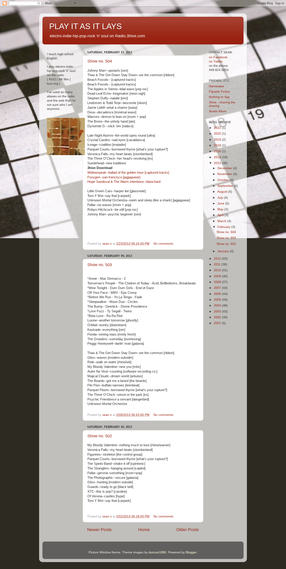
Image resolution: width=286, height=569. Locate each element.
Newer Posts (99, 529)
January (223, 251)
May (220, 209)
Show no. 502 (99, 436)
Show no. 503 (99, 265)
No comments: (164, 243)
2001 (218, 323)
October (223, 180)
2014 (218, 157)
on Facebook (218, 57)
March (222, 221)
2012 (218, 258)
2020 (218, 133)
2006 (218, 294)
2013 (218, 163)
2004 (218, 305)
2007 (218, 288)
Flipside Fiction (219, 91)
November (225, 174)
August (222, 191)
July (220, 197)
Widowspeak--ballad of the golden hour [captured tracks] (128, 172)
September (225, 186)
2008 (218, 282)
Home (144, 529)
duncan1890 (157, 552)
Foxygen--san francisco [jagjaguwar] (113, 177)
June (221, 203)
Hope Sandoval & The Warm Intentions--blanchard (124, 181)
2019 (218, 139)
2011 (217, 264)
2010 (218, 270)
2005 (218, 299)
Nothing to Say (219, 97)
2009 (218, 276)
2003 (218, 311)
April (221, 215)
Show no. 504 (99, 61)
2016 (218, 151)
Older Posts (187, 529)
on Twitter (216, 61)
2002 (218, 317)
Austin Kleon (218, 111)
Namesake (216, 86)
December (225, 168)
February (224, 227)
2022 (218, 127)
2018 (218, 145)
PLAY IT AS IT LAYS (85, 26)
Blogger (191, 552)
